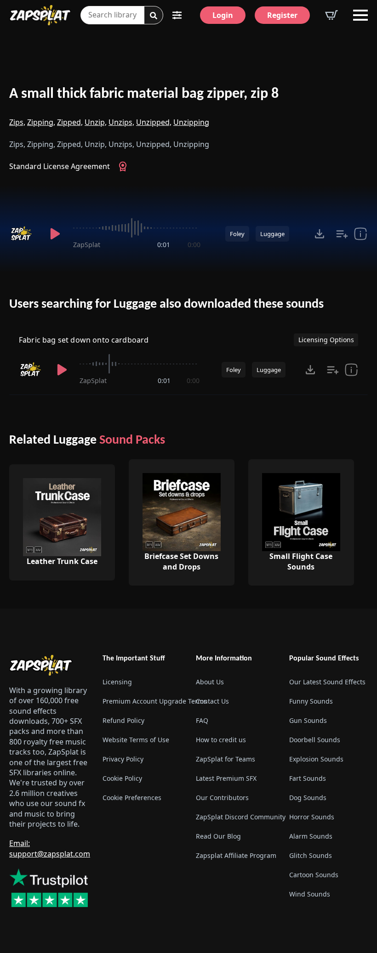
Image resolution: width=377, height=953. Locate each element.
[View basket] (331, 15)
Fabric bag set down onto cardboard (84, 340)
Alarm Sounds (310, 836)
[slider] (136, 227)
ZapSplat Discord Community (235, 816)
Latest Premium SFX (226, 778)
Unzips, (121, 122)
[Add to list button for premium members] (342, 234)
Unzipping (191, 122)
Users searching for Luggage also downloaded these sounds (166, 304)
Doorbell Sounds (314, 739)
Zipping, (41, 122)
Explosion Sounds (316, 759)
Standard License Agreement (59, 166)
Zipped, (70, 122)
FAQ (202, 720)
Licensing (117, 681)
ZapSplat (86, 244)
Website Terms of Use (136, 739)
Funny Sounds (311, 701)
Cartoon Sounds (313, 874)
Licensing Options (326, 339)
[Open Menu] (360, 15)
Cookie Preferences (132, 797)
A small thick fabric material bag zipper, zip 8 (144, 94)
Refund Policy (123, 720)
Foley (237, 234)
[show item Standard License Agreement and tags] (360, 234)
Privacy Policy (123, 759)
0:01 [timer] (163, 244)
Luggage (272, 234)
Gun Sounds (308, 720)
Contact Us (212, 701)
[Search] (153, 15)
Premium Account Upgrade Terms (142, 701)
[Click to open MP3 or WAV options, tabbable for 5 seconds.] (319, 234)
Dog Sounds (307, 797)
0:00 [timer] (194, 244)
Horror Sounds (311, 816)
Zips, (17, 122)
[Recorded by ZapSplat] (23, 234)
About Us (210, 681)
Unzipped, (153, 122)
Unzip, (96, 122)
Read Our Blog (218, 836)
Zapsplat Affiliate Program (235, 855)
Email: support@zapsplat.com (49, 848)
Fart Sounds (307, 778)
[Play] (55, 234)
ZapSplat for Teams (225, 759)
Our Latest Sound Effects (327, 681)
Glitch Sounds (310, 855)
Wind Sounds (309, 894)
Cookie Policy (122, 778)
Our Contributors (222, 797)
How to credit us (221, 739)
